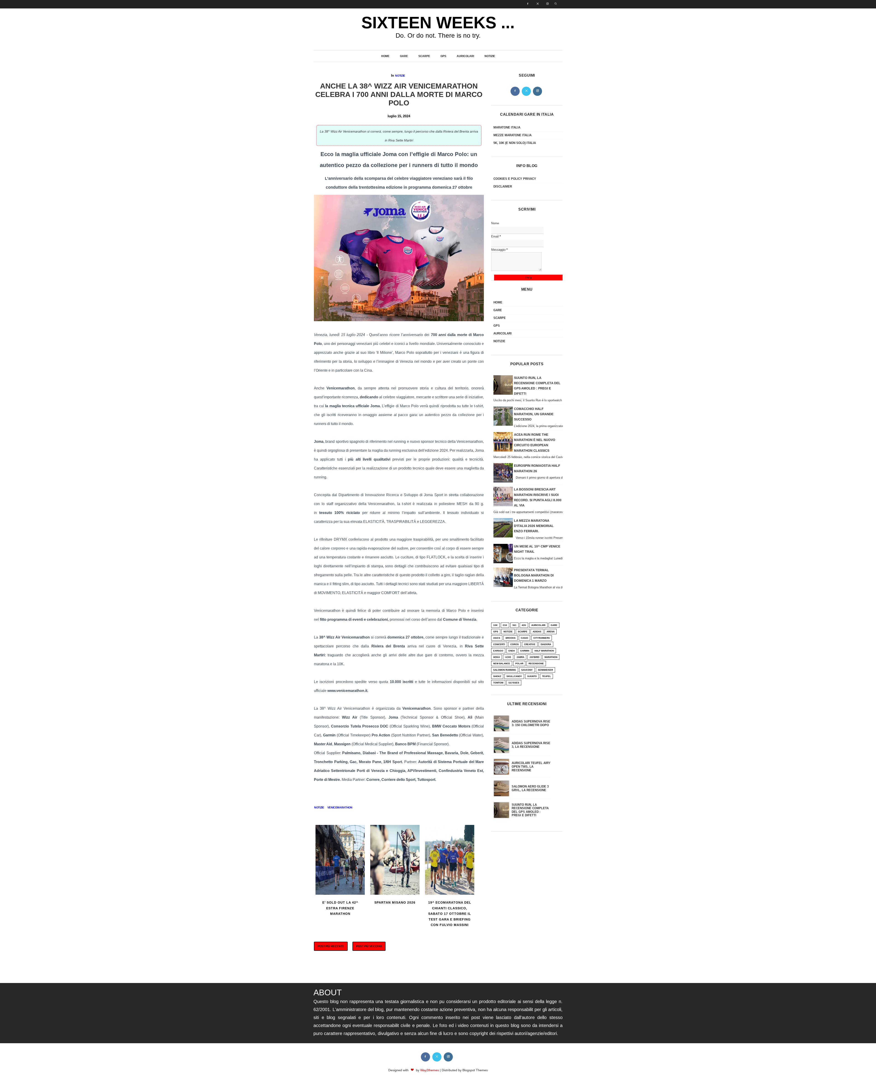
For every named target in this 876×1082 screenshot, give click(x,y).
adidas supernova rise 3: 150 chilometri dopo (531, 723)
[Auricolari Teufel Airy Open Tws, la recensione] (501, 767)
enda (511, 650)
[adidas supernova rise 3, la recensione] (501, 745)
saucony (527, 670)
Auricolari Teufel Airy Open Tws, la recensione (531, 766)
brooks (511, 638)
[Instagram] (537, 91)
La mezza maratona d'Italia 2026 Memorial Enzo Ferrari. (534, 526)
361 (514, 625)
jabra (520, 657)
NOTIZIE (490, 56)
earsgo (498, 650)
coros (514, 644)
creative (529, 644)
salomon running (504, 670)
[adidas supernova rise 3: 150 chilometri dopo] (501, 723)
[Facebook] (515, 91)
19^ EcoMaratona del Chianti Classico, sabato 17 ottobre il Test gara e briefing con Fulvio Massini (449, 914)
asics (496, 638)
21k (505, 625)
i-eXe (508, 657)
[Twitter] (526, 91)
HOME (385, 56)
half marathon (544, 650)
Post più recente (331, 946)
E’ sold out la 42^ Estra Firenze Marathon (340, 908)
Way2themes (429, 1070)
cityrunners (541, 638)
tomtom (498, 682)
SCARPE (424, 56)
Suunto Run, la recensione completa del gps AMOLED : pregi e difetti (530, 810)
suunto (532, 676)
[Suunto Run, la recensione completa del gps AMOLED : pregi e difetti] (501, 810)
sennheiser (545, 670)
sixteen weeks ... (438, 22)
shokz (497, 676)
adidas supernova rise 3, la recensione (531, 744)
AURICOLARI (465, 56)
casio (524, 638)
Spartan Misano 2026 (394, 902)
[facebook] (526, 4)
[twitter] (536, 4)
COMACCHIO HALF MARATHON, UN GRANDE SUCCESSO (533, 414)
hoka (496, 657)
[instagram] (546, 4)
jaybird (534, 657)
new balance (501, 663)
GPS (443, 56)
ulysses (513, 682)
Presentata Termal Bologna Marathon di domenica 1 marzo (534, 575)
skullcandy (514, 676)
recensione (536, 663)
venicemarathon (339, 807)
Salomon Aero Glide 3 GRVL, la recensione (530, 788)
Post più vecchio (369, 946)
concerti (499, 644)
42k (524, 625)
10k (495, 625)
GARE (404, 56)
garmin (524, 650)
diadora (546, 644)
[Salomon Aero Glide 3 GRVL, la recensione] (501, 788)
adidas (537, 631)
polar (519, 663)
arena (551, 631)
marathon (551, 657)
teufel (546, 676)
